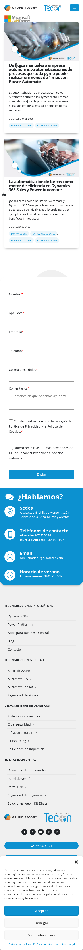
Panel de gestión (20, 778)
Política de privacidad (46, 944)
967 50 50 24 (43, 535)
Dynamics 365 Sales (44, 233)
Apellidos (16, 313)
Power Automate (21, 125)
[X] (33, 832)
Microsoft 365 (18, 679)
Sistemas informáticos (24, 716)
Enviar (41, 474)
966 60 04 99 (56, 540)
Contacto (14, 649)
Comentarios (19, 388)
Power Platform (47, 125)
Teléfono (16, 351)
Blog (11, 641)
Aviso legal (68, 944)
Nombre (16, 294)
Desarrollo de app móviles (27, 770)
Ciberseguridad (19, 724)
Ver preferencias (41, 935)
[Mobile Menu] (74, 7)
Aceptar (41, 910)
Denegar (41, 923)
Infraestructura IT (21, 732)
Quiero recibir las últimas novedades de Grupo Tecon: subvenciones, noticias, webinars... (41, 453)
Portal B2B (15, 787)
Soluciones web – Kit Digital (28, 803)
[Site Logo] (52, 8)
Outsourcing (17, 741)
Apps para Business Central (28, 633)
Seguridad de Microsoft (25, 695)
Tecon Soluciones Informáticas (28, 606)
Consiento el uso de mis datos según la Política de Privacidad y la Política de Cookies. (40, 426)
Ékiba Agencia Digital (20, 759)
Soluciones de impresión (26, 749)
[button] (76, 861)
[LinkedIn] (57, 832)
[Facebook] (24, 832)
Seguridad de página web (27, 795)
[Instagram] (49, 832)
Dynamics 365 (19, 233)
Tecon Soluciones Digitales (25, 660)
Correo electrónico (23, 369)
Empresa (16, 332)
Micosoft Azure (19, 671)
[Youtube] (41, 832)
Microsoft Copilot (20, 687)
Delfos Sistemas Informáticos (27, 705)
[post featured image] (41, 41)
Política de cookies (19, 944)
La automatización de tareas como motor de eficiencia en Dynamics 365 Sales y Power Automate (41, 185)
